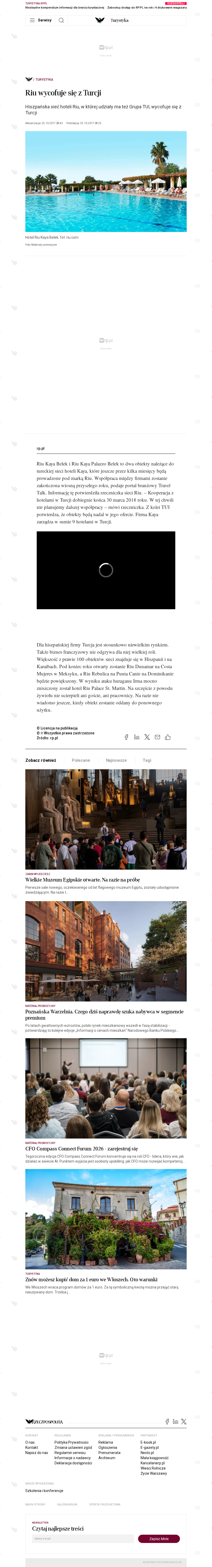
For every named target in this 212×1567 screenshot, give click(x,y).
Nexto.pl (147, 1453)
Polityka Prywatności (71, 1442)
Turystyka (44, 79)
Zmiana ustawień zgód (73, 1447)
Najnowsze (116, 760)
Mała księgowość (155, 1458)
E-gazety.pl (150, 1447)
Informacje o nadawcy (73, 1458)
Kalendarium (67, 1504)
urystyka (119, 20)
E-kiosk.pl (148, 1442)
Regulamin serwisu (70, 1453)
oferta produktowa (104, 1504)
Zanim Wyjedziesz (37, 874)
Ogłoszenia (108, 1447)
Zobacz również (40, 760)
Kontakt (31, 1447)
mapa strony (35, 1504)
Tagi (147, 760)
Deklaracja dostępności (73, 1463)
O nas (30, 1442)
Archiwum (107, 1458)
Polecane (81, 760)
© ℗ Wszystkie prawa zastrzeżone (65, 733)
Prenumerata (109, 1453)
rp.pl (40, 448)
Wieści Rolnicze (153, 1468)
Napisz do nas (36, 1453)
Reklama (106, 1442)
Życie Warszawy (154, 1473)
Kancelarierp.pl (153, 1463)
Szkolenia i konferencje (44, 1491)
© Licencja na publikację (57, 728)
